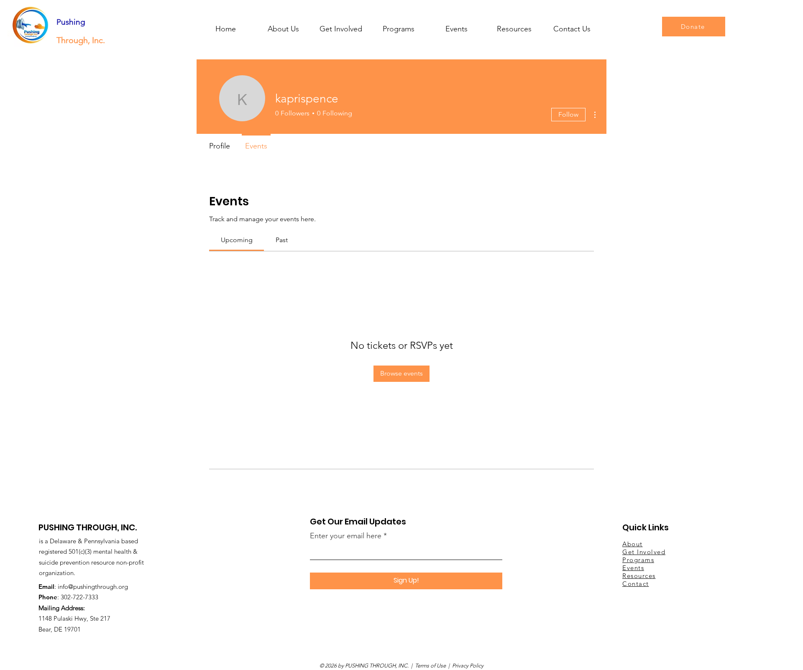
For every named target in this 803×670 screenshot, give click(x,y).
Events (633, 568)
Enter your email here (345, 536)
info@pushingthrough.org (93, 587)
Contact (635, 584)
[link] (237, 240)
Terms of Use (430, 665)
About (632, 544)
